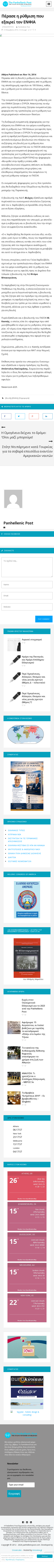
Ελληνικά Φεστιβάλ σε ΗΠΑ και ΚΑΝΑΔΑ (26, 845)
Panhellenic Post (24, 27)
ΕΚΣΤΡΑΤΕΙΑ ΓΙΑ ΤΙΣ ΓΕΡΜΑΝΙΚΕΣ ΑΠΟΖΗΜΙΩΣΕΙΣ (23, 840)
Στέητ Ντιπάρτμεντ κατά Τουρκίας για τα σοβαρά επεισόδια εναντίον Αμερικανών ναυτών (27, 451)
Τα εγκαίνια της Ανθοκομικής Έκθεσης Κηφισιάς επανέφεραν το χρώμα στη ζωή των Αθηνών (33, 1055)
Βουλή (8, 398)
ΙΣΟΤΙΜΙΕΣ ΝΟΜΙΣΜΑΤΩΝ (19, 861)
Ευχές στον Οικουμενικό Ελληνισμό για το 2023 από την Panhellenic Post (33, 1005)
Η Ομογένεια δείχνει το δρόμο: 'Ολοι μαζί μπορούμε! (23, 434)
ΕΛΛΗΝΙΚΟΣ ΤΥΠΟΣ (16, 830)
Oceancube (17, 1550)
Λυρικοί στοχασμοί (32, 639)
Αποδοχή (45, 1556)
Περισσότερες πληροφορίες (15, 1560)
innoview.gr (37, 1550)
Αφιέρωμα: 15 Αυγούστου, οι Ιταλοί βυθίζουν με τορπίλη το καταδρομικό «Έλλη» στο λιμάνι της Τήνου (33, 1030)
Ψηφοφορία (24, 398)
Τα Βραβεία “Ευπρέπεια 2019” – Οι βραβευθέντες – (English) (33, 1097)
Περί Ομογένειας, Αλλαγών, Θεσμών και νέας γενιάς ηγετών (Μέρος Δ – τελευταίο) (33, 678)
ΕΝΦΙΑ (15, 398)
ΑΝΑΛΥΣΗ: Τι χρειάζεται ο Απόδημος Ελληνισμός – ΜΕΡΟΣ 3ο (33, 1078)
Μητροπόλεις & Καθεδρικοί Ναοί (24, 849)
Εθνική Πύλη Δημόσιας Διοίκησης (24, 853)
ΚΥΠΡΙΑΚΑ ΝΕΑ (14, 834)
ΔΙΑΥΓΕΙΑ (12, 857)
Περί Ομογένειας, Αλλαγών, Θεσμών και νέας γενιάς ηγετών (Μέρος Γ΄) (33, 698)
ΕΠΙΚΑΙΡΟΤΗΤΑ (8, 27)
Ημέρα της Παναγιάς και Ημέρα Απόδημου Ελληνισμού (33, 659)
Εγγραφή (14, 1493)
